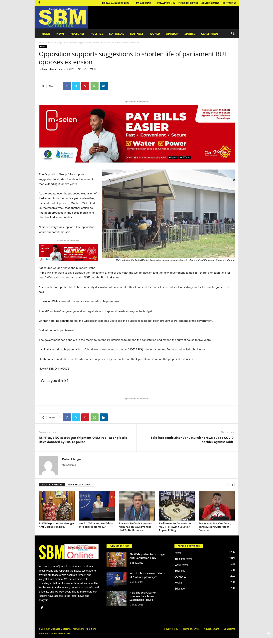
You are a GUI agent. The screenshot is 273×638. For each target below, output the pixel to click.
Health (178, 582)
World (154, 33)
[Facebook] (39, 3)
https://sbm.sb (69, 465)
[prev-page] (228, 485)
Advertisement (210, 2)
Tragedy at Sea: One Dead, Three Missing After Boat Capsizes (215, 527)
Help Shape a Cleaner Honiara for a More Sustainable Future (143, 596)
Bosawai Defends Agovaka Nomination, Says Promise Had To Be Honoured (135, 527)
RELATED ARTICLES (52, 484)
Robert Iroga (49, 68)
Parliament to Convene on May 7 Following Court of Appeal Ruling (175, 527)
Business (136, 33)
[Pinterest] (85, 86)
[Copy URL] (113, 86)
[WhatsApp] (95, 86)
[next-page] (233, 485)
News (60, 33)
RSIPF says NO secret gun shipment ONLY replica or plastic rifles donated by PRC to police (83, 440)
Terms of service (188, 2)
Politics (97, 33)
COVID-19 (180, 576)
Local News (181, 564)
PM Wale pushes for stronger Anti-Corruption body (56, 525)
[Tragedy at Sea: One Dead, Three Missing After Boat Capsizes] (217, 506)
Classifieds (209, 33)
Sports (189, 33)
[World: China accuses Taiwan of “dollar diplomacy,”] (97, 506)
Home (46, 33)
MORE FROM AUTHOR (79, 484)
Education (180, 588)
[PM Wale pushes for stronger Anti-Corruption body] (57, 506)
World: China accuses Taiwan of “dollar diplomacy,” (96, 525)
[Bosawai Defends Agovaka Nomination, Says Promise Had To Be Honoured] (137, 506)
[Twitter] (76, 86)
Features (78, 33)
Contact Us (229, 2)
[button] (232, 33)
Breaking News (183, 558)
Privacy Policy (166, 2)
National (116, 33)
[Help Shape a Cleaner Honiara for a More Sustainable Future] (117, 598)
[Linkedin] (104, 86)
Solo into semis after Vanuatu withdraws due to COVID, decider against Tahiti (192, 440)
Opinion (172, 33)
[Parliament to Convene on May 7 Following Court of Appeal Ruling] (177, 506)
